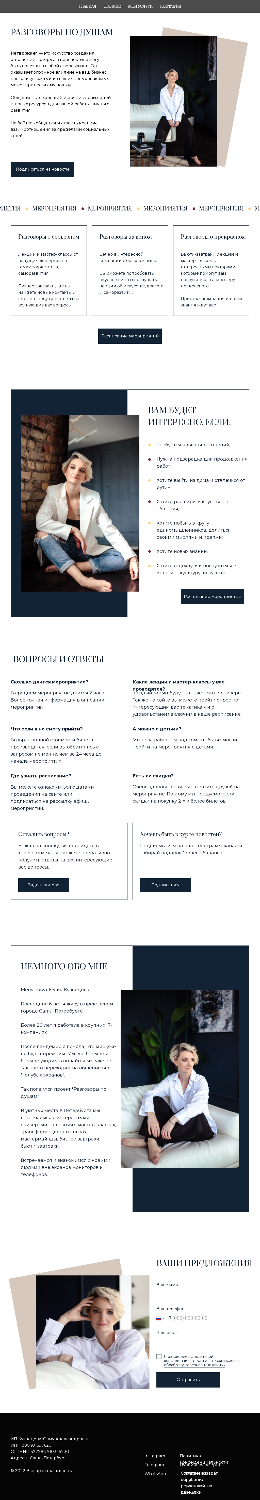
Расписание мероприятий (130, 336)
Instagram (154, 1456)
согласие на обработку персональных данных (201, 1362)
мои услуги (140, 6)
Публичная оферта (200, 1464)
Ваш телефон (170, 1308)
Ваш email (166, 1332)
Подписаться (165, 885)
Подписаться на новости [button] (42, 169)
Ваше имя (167, 1284)
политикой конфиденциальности (188, 1358)
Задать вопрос (43, 885)
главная (87, 6)
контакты (170, 6)
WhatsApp (155, 1473)
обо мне (112, 6)
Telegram (154, 1464)
